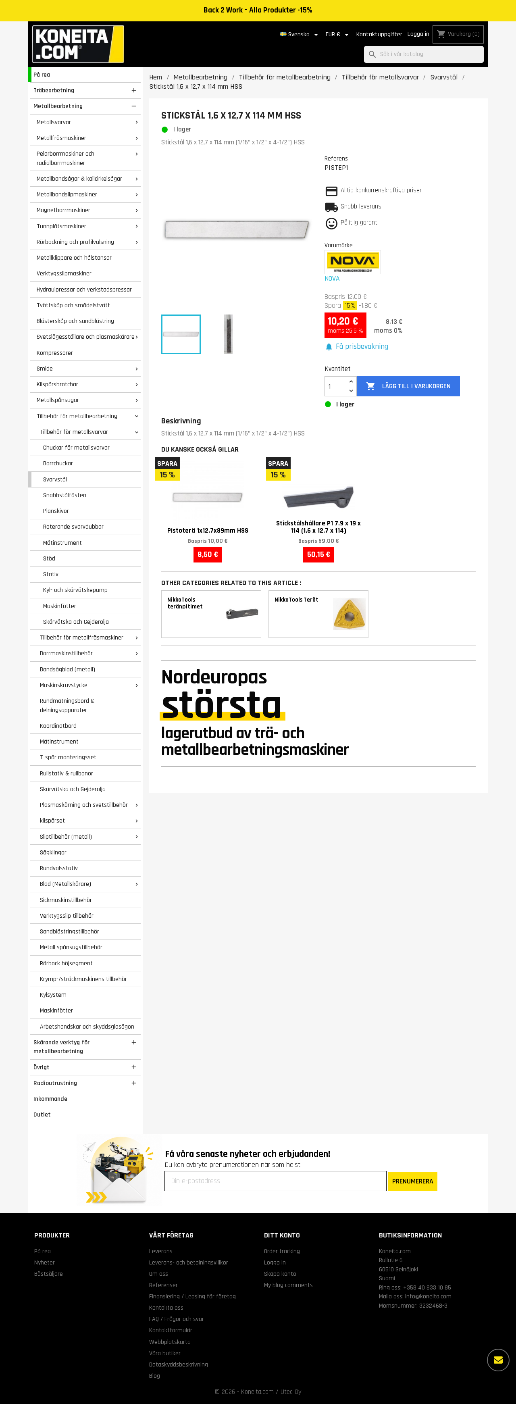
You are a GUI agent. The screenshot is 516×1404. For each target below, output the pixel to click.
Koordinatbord (58, 726)
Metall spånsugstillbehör (71, 947)
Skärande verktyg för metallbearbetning (61, 1047)
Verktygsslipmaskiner (64, 273)
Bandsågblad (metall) (67, 669)
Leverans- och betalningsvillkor (188, 1262)
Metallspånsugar (58, 400)
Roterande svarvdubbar (73, 527)
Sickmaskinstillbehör (66, 900)
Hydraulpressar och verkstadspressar (84, 289)
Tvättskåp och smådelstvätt (73, 305)
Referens (336, 158)
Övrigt (41, 1067)
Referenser (163, 1285)
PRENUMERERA (412, 1181)
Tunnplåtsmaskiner (61, 226)
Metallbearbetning (58, 106)
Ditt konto (282, 1235)
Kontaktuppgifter (379, 34)
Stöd (49, 558)
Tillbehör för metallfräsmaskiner (81, 637)
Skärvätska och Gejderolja (76, 622)
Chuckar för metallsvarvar (76, 448)
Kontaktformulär (170, 1330)
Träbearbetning (53, 90)
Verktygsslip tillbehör (67, 916)
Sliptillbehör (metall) (66, 837)
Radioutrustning (55, 1083)
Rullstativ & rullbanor (66, 773)
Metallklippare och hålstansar (74, 258)
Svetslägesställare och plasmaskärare (86, 337)
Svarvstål (55, 479)
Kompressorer (55, 353)
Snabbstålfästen (64, 495)
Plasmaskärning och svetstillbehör (84, 805)
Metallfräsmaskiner (61, 138)
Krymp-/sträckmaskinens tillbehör (83, 979)
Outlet (42, 1114)
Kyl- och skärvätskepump (75, 590)
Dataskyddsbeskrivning (178, 1364)
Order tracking (282, 1251)
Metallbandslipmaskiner (67, 194)
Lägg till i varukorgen (408, 386)
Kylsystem (53, 995)
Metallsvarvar (54, 122)
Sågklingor (53, 852)
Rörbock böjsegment (66, 963)
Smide (45, 369)
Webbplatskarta (170, 1342)
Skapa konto (280, 1274)
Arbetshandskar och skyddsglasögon (87, 1027)
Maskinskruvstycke (63, 685)
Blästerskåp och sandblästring (75, 321)
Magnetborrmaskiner (63, 210)
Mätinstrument (62, 543)
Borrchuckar (58, 463)
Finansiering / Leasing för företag (192, 1296)
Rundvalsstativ (59, 868)
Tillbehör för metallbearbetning (77, 416)
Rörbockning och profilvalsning (75, 242)
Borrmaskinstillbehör (66, 653)
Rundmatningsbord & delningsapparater (67, 705)
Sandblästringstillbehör (69, 931)
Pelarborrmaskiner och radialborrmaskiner (65, 158)
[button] (356, 347)
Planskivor (56, 511)
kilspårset (52, 821)
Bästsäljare (48, 1274)
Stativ (50, 574)
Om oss (158, 1274)
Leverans (161, 1251)
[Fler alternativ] (498, 1360)
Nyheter (44, 1262)
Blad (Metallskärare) (65, 884)
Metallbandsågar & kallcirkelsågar (79, 179)
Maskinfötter (59, 606)
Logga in (418, 34)
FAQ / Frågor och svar (176, 1319)
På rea (41, 75)
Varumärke (339, 245)
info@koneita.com (428, 1296)
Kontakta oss (166, 1308)
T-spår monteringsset (68, 757)
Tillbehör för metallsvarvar (74, 432)
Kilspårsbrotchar (57, 384)
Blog (154, 1376)
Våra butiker (165, 1353)
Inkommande (50, 1099)
